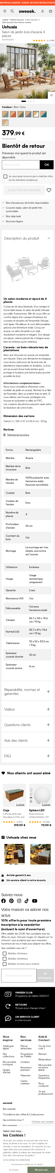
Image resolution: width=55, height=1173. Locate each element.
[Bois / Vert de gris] (5, 114)
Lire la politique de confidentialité (16, 1160)
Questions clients (17, 724)
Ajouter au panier (24, 190)
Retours (42, 1053)
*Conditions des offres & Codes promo (23, 1114)
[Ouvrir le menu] (5, 11)
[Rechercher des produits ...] (12, 11)
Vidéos (9, 709)
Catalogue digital (8, 1047)
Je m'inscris (45, 975)
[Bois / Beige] (5, 123)
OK (46, 165)
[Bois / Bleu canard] (43, 114)
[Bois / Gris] (28, 114)
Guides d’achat (6, 1071)
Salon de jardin (32, 20)
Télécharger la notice (18, 434)
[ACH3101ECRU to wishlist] (49, 190)
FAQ (7, 756)
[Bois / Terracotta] (13, 114)
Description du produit (21, 238)
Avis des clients (16, 740)
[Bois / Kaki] (21, 114)
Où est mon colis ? (44, 1047)
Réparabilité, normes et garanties (22, 691)
